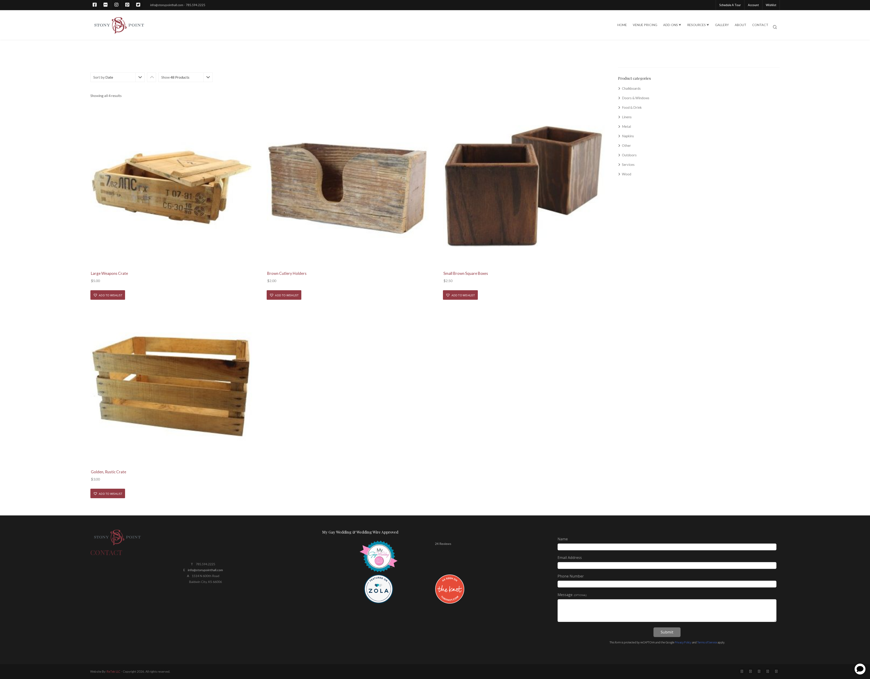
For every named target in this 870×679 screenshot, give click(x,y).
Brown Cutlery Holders (287, 273)
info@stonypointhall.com (205, 570)
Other (626, 145)
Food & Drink (632, 107)
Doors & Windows (635, 98)
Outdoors (629, 155)
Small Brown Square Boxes (465, 273)
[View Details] (171, 187)
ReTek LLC (113, 671)
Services (628, 164)
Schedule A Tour (730, 5)
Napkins (628, 136)
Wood (626, 174)
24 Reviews (443, 544)
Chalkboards (631, 88)
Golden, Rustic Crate (108, 471)
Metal (626, 126)
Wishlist (771, 5)
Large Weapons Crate (109, 273)
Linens (627, 117)
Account (753, 5)
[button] (107, 295)
